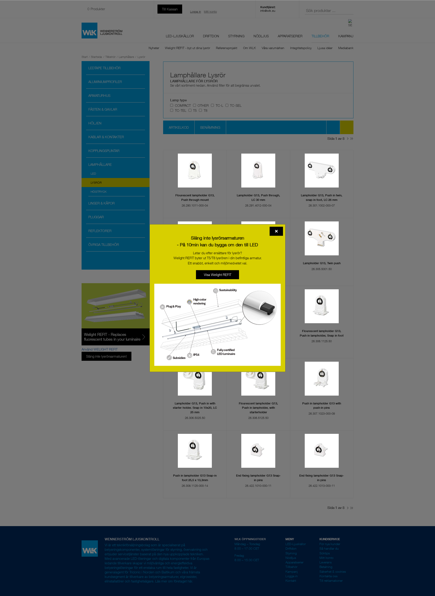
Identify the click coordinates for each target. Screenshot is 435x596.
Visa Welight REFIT (217, 275)
